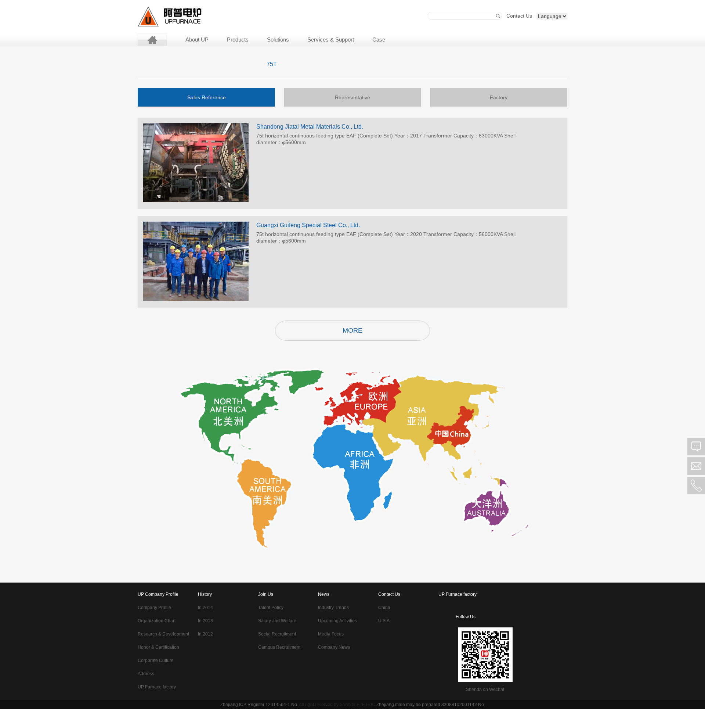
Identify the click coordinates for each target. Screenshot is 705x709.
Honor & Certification (158, 647)
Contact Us (519, 16)
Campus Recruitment (279, 647)
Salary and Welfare (277, 620)
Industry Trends (333, 607)
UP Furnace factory (157, 687)
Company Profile (154, 607)
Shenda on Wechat (485, 689)
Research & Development (163, 634)
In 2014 (205, 607)
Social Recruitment (277, 634)
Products (238, 39)
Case (378, 39)
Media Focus (331, 634)
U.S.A (384, 620)
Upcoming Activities (337, 620)
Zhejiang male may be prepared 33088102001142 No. (430, 704)
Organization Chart (157, 620)
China (384, 607)
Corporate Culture (156, 660)
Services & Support (330, 39)
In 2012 (205, 634)
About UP (197, 39)
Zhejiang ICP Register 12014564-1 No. (259, 704)
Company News (334, 647)
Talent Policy (270, 607)
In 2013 (205, 620)
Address (146, 673)
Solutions (278, 39)
